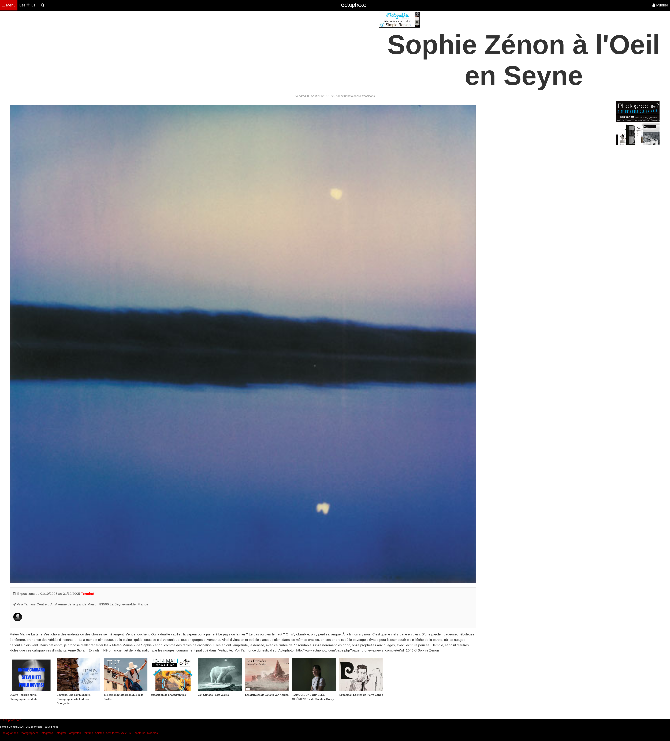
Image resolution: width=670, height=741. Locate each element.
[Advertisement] (313, 36)
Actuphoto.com (12, 720)
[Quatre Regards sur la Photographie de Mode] (31, 674)
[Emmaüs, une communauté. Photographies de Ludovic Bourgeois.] (78, 674)
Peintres (88, 733)
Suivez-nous (51, 726)
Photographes (9, 733)
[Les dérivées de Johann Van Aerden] (267, 674)
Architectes (113, 733)
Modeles (152, 733)
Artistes (99, 733)
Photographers (29, 733)
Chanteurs (138, 733)
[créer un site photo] (638, 143)
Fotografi (60, 733)
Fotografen (74, 733)
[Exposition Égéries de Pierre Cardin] (361, 674)
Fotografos (46, 733)
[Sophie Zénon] (17, 620)
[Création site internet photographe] (399, 26)
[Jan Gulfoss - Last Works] (220, 674)
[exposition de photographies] (173, 674)
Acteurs (126, 733)
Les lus (27, 5)
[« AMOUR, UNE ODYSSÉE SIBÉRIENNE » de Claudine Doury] (314, 674)
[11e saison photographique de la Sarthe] (125, 674)
